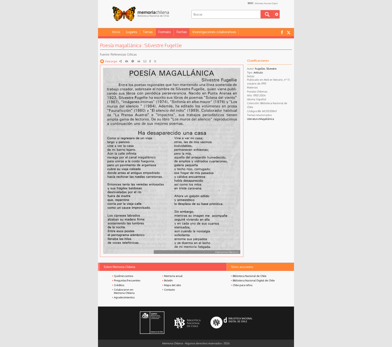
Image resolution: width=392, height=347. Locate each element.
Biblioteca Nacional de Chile (249, 276)
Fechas (181, 32)
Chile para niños (242, 285)
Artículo (258, 72)
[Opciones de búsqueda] (277, 14)
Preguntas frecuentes (127, 280)
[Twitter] (155, 61)
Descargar (111, 61)
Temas (148, 32)
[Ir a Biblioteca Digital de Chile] (231, 323)
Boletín (168, 280)
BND (263, 3)
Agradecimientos (124, 297)
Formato (164, 32)
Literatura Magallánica (260, 119)
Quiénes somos (123, 276)
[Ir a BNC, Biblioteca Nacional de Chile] (187, 323)
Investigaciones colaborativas (214, 32)
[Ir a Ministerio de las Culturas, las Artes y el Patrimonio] (152, 323)
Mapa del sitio (172, 285)
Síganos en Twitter (288, 32)
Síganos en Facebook (282, 32)
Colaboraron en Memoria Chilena (124, 291)
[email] (145, 61)
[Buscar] (267, 14)
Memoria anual (173, 276)
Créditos (119, 285)
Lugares (131, 32)
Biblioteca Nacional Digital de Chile (254, 280)
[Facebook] (150, 61)
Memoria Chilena (140, 13)
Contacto (169, 289)
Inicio (116, 32)
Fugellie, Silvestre (266, 68)
